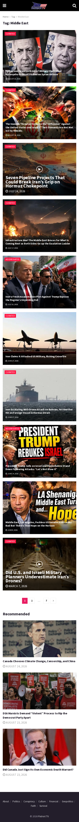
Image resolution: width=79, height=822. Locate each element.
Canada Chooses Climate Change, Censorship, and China (39, 661)
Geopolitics (67, 801)
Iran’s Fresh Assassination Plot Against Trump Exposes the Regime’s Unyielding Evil (37, 298)
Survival (43, 805)
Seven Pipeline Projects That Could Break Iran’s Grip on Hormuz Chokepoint (35, 181)
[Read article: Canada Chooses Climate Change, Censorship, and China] (39, 638)
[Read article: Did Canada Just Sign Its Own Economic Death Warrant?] (39, 747)
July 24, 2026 (16, 191)
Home (5, 16)
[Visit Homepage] (39, 5)
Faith (33, 805)
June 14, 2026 (13, 473)
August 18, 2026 (14, 135)
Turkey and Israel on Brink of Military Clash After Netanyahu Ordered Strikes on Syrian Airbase (34, 72)
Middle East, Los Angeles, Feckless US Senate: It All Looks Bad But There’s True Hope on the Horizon (39, 524)
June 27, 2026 (13, 361)
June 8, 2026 (12, 530)
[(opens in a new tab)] (39, 282)
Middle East (23, 16)
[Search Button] (74, 6)
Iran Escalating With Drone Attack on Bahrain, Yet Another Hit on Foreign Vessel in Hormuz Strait (39, 411)
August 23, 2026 (14, 79)
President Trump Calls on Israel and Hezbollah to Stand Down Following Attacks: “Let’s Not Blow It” (38, 467)
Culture (42, 801)
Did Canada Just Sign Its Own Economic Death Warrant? (38, 769)
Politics (16, 801)
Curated (10, 33)
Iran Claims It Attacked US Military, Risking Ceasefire (36, 356)
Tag (13, 16)
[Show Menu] (4, 5)
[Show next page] (53, 601)
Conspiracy (29, 801)
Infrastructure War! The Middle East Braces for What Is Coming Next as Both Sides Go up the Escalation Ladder (38, 242)
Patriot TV (43, 816)
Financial (53, 801)
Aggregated (12, 259)
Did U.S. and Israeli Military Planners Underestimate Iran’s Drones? (37, 576)
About (6, 801)
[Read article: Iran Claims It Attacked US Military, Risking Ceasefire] (39, 338)
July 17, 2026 (12, 248)
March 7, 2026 (17, 586)
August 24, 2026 (16, 666)
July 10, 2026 (12, 304)
